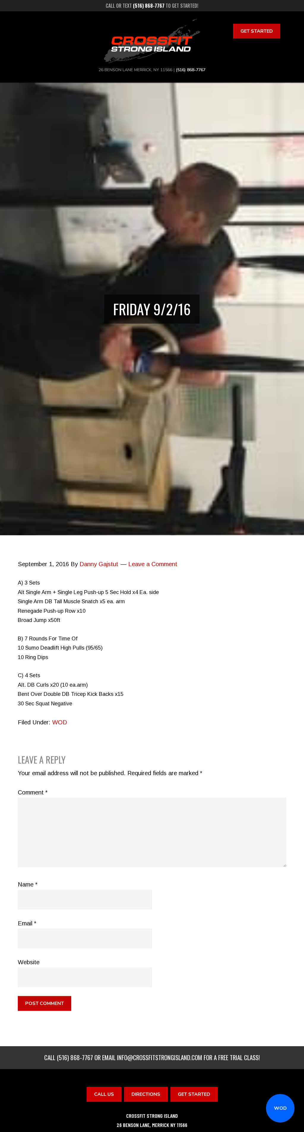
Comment (33, 792)
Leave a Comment (152, 564)
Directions (146, 1094)
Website (28, 962)
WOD (280, 1108)
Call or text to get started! (152, 5)
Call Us (104, 1094)
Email (27, 923)
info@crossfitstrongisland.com (159, 1057)
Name (27, 884)
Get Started (256, 31)
